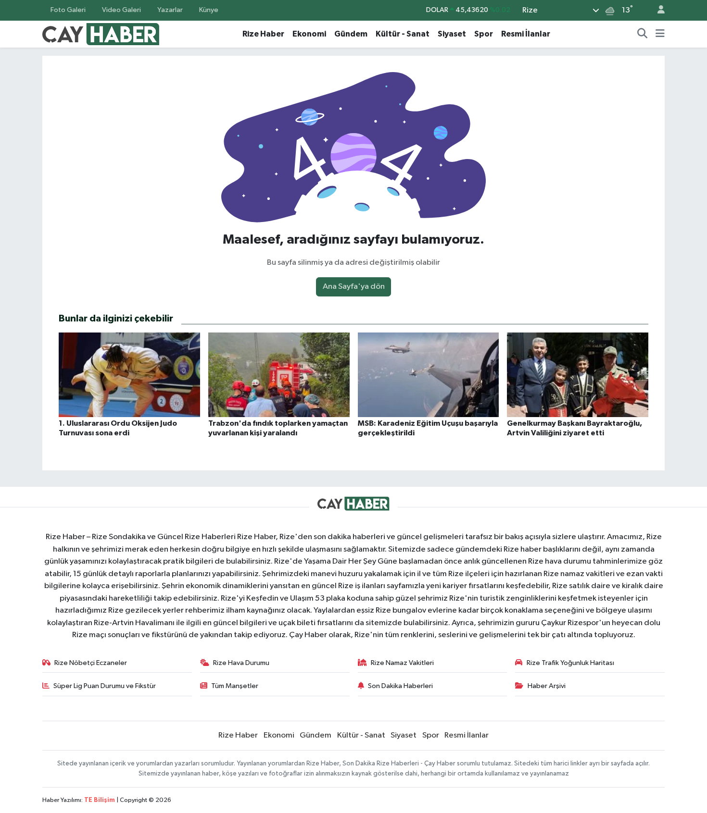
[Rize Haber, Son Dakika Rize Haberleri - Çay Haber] (101, 33)
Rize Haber (263, 34)
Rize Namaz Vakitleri (402, 662)
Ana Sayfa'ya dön (354, 287)
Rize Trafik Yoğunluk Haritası (570, 662)
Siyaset (452, 34)
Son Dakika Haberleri (400, 686)
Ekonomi (309, 34)
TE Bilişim (99, 800)
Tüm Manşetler (234, 686)
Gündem (350, 34)
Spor (483, 34)
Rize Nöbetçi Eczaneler (90, 662)
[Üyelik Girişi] (657, 10)
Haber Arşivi (547, 686)
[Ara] (642, 34)
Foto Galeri (68, 9)
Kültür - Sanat (402, 34)
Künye (208, 9)
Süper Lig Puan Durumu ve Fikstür (104, 686)
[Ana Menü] (660, 34)
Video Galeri (121, 9)
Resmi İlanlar (525, 34)
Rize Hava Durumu (241, 662)
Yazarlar (170, 9)
